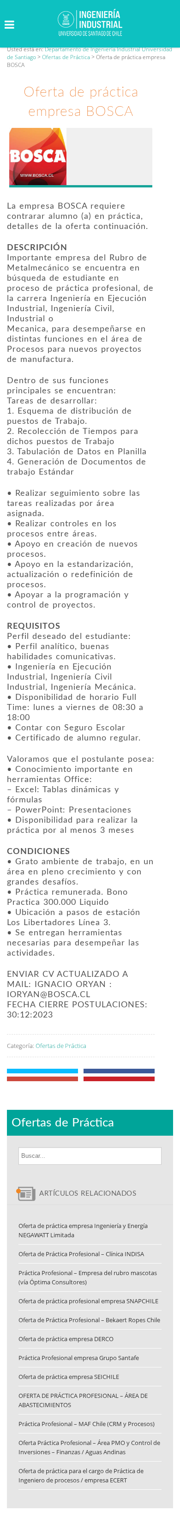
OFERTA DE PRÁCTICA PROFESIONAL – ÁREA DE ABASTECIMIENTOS (83, 1400)
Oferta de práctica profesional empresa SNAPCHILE (88, 1301)
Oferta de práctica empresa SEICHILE (68, 1377)
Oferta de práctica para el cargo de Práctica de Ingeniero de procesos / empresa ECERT (81, 1475)
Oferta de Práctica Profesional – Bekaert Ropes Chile (89, 1320)
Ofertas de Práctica (61, 1045)
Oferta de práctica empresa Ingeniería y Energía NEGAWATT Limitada (83, 1230)
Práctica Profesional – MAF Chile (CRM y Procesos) (86, 1424)
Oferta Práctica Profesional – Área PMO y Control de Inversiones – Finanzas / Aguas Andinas (89, 1447)
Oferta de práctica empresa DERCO (66, 1339)
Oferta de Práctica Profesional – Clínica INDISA (81, 1254)
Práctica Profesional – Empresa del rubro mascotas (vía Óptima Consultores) (87, 1277)
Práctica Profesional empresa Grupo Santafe (78, 1358)
